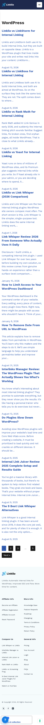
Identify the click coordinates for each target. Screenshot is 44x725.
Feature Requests (31, 609)
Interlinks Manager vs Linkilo (10, 651)
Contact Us (28, 674)
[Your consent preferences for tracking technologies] (40, 721)
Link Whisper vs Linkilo (11, 645)
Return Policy (29, 631)
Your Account (29, 650)
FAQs (26, 669)
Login (26, 655)
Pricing (26, 645)
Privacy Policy (29, 627)
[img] (39, 5)
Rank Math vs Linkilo (10, 664)
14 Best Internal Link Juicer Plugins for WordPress (10, 678)
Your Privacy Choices (19, 718)
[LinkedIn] (13, 708)
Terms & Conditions (31, 622)
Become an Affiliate (9, 605)
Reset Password (8, 619)
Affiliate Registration (10, 610)
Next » (7, 555)
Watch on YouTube (9, 686)
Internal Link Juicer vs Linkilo (10, 658)
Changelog (28, 618)
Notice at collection (12, 722)
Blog (26, 660)
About (26, 664)
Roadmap (28, 614)
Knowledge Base (30, 605)
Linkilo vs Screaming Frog (10, 670)
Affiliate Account (8, 615)
